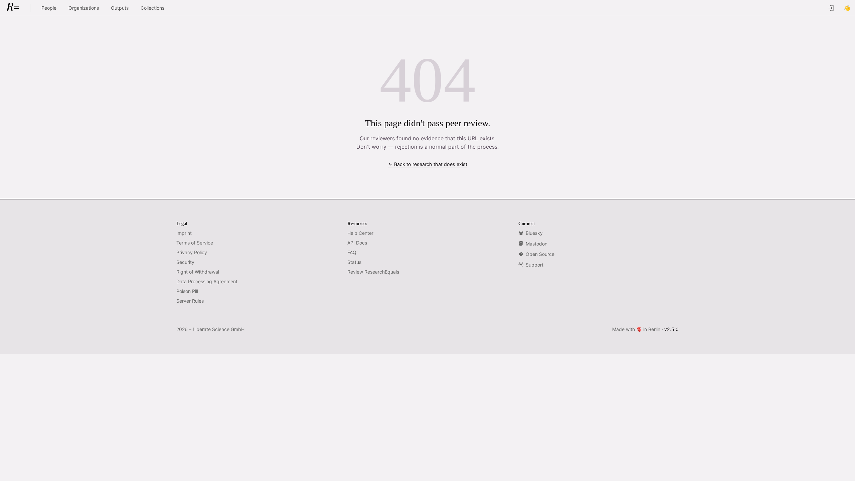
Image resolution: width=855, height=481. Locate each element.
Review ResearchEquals (373, 272)
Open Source (540, 254)
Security (185, 262)
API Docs (357, 243)
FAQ (351, 252)
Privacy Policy (191, 252)
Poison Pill (187, 291)
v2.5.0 (671, 329)
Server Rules (190, 301)
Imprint (184, 233)
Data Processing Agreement (206, 281)
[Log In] (831, 8)
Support (534, 265)
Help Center (360, 233)
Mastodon (536, 244)
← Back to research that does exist (427, 164)
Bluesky (534, 233)
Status (354, 262)
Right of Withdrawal (197, 272)
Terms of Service (194, 243)
